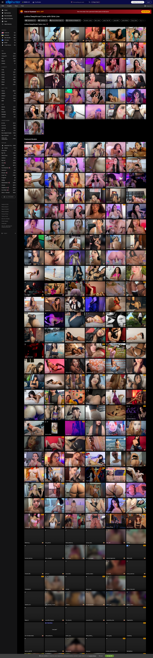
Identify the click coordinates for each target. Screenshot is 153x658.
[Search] (89, 2)
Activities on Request (73, 20)
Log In (148, 2)
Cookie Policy (92, 656)
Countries (43, 20)
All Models (4, 223)
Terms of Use (5, 216)
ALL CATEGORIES (9, 196)
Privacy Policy (5, 214)
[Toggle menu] (2, 2)
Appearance (31, 20)
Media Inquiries (5, 211)
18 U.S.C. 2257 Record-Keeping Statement (7, 226)
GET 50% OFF (145, 11)
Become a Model (5, 218)
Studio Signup (5, 221)
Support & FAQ (5, 204)
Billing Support (5, 206)
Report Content (5, 209)
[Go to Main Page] (13, 2)
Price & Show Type (56, 20)
